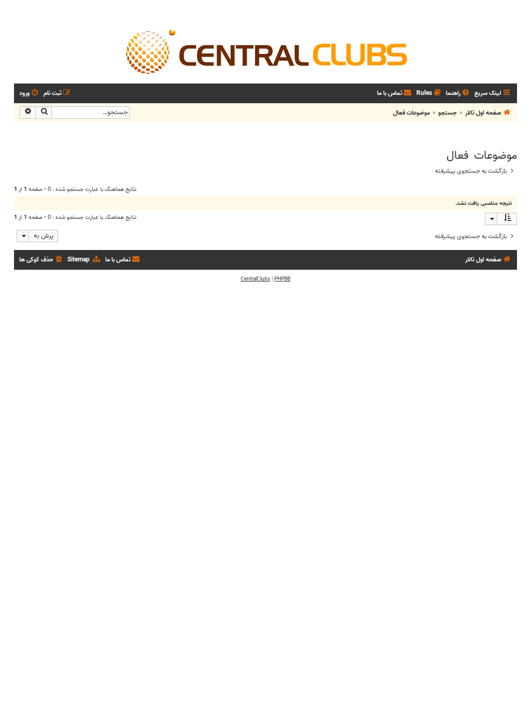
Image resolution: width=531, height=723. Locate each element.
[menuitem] (458, 94)
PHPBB (282, 279)
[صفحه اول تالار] (265, 51)
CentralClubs (255, 279)
